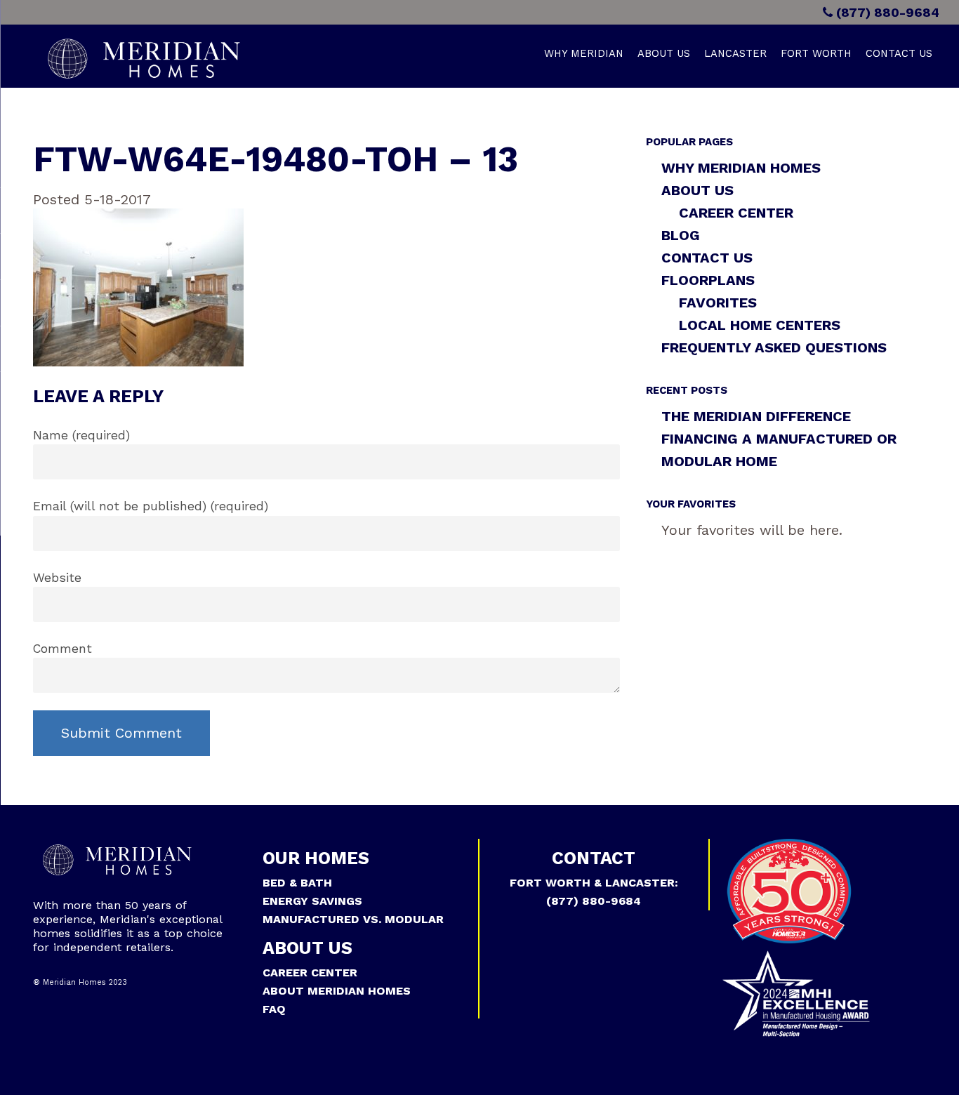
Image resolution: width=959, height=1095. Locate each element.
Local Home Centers (759, 325)
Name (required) (81, 435)
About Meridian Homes (337, 990)
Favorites (718, 302)
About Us (663, 53)
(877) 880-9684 (886, 12)
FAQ (274, 1009)
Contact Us (899, 53)
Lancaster (735, 53)
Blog (680, 235)
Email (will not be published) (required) (150, 506)
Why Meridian (583, 53)
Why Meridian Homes (741, 167)
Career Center (736, 212)
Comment (62, 649)
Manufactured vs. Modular (353, 919)
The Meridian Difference (756, 416)
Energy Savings (312, 901)
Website (57, 578)
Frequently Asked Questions (774, 347)
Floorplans (708, 280)
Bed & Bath (297, 882)
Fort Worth (816, 53)
